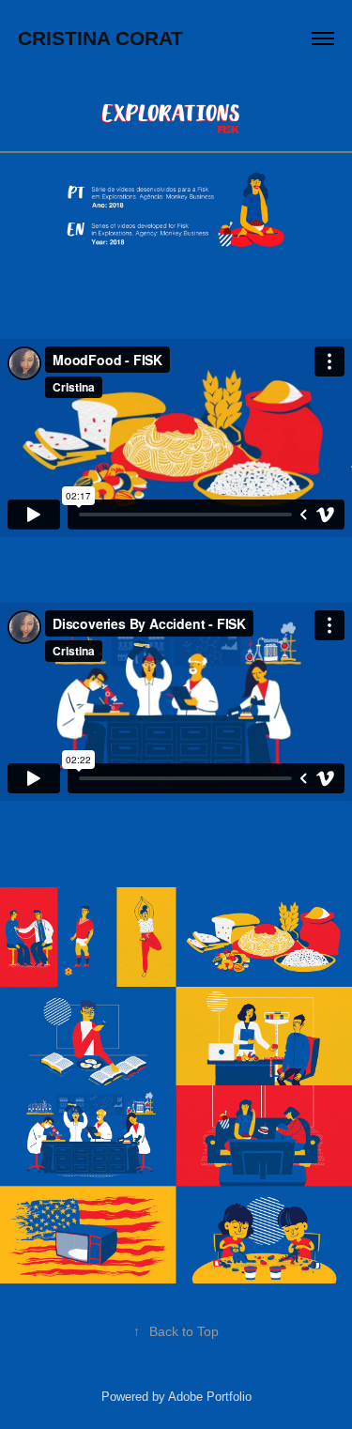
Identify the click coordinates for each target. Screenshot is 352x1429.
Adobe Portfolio (210, 1397)
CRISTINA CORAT (100, 38)
